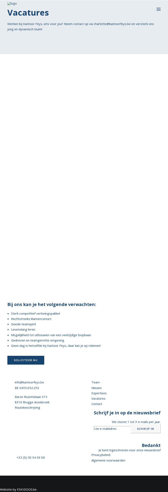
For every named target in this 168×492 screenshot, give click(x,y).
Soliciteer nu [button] (26, 360)
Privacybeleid (100, 455)
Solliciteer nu (26, 173)
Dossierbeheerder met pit (26, 165)
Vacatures (98, 398)
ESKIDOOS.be (27, 489)
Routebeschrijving (27, 407)
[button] (158, 9)
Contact (96, 404)
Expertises (99, 393)
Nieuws (96, 388)
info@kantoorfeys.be (29, 382)
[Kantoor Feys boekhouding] (12, 9)
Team (95, 382)
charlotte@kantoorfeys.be (112, 24)
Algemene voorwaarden (108, 460)
